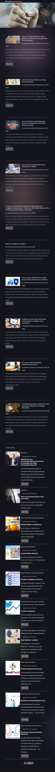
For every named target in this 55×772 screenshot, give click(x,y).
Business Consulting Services (33, 518)
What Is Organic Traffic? (16, 244)
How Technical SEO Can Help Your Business (34, 81)
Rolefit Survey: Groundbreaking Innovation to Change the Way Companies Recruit (32, 462)
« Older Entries (10, 448)
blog (22, 518)
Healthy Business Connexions (33, 43)
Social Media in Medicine (31, 524)
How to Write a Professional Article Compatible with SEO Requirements (34, 123)
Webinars (24, 453)
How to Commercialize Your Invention (32, 498)
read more (9, 64)
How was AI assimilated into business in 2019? (33, 166)
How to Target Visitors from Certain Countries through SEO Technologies (34, 38)
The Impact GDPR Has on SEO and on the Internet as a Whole (34, 279)
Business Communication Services (31, 733)
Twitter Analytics (28, 611)
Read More (25, 484)
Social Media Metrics (29, 553)
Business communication (29, 601)
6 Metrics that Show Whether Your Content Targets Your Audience (34, 321)
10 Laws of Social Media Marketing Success (31, 363)
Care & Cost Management (29, 630)
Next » (30, 763)
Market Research (29, 547)
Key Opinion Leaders (29, 640)
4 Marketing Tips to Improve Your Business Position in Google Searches (35, 406)
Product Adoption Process (31, 579)
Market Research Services (31, 669)
